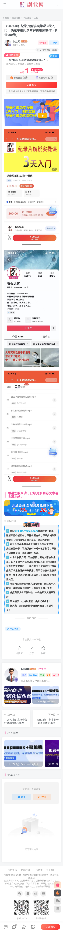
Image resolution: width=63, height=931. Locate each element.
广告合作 (38, 869)
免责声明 (25, 869)
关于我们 (50, 869)
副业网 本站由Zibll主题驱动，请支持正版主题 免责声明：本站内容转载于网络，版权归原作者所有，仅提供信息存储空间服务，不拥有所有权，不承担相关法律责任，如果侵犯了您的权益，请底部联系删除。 (31, 880)
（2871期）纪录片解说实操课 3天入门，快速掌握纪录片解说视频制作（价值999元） (31, 30)
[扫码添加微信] (57, 901)
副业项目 (16, 17)
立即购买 (31, 84)
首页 (6, 17)
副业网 (16, 41)
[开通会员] (57, 892)
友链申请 (12, 869)
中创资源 (27, 17)
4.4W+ (34, 674)
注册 (43, 797)
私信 (55, 42)
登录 (23, 797)
